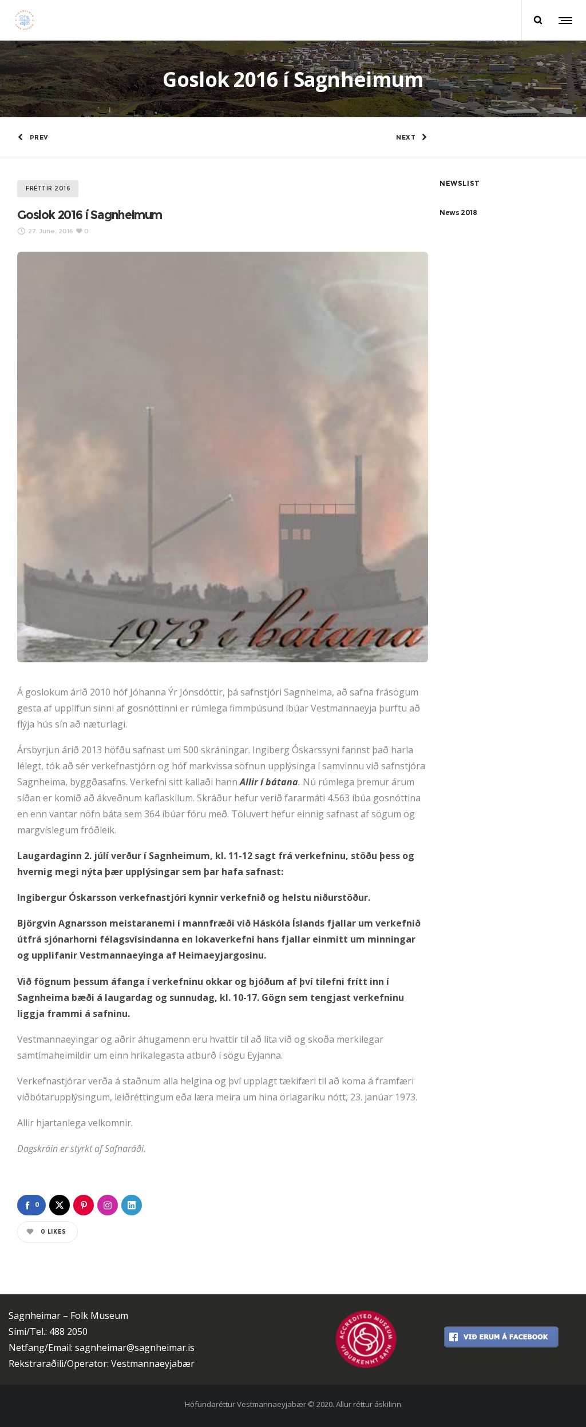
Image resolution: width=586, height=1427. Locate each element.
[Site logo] (24, 20)
